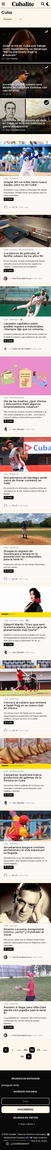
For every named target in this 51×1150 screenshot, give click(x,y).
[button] (3, 4)
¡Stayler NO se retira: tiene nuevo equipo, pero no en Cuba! (25, 183)
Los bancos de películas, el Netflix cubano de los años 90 (23, 255)
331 (22, 1056)
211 (38, 1050)
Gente (21, 620)
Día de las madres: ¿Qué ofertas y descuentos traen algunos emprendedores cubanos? (25, 404)
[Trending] (46, 31)
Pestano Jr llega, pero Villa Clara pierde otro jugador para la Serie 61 (25, 1010)
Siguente (29, 1056)
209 (25, 1050)
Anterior (6, 1050)
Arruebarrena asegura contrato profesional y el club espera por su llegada (24, 850)
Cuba (6, 178)
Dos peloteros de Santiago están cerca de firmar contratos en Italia (25, 480)
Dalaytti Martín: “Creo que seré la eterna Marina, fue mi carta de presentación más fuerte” (25, 627)
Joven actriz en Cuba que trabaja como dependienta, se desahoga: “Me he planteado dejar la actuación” (25, 50)
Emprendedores (17, 398)
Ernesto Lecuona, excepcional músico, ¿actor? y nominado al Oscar (24, 932)
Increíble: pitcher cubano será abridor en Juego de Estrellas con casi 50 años (25, 87)
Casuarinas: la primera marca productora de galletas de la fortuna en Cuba (23, 777)
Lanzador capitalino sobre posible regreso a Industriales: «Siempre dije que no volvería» (24, 326)
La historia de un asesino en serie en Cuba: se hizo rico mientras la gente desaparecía (24, 123)
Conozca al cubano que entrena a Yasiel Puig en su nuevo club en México (25, 705)
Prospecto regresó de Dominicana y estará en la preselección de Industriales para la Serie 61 (22, 555)
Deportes (14, 178)
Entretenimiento (26, 250)
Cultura (13, 250)
